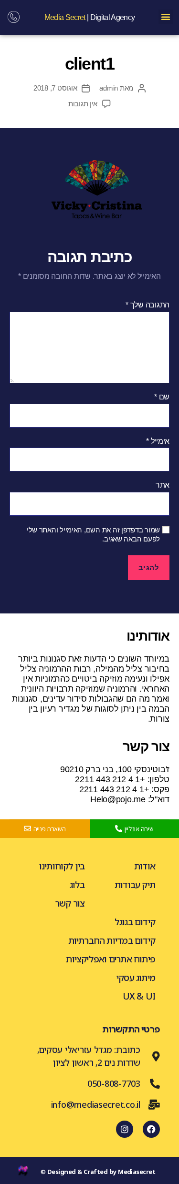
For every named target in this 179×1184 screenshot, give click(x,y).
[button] (165, 17)
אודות (144, 866)
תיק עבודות (135, 884)
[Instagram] (124, 1129)
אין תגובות (82, 104)
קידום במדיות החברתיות (111, 940)
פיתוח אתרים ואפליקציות (110, 959)
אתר (162, 485)
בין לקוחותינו (62, 866)
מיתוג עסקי (135, 977)
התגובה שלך (147, 305)
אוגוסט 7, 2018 (55, 88)
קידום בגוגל (135, 922)
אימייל (157, 441)
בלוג (77, 884)
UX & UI (139, 996)
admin (108, 88)
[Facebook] (151, 1129)
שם (161, 397)
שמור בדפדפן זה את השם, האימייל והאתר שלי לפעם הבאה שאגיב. (93, 534)
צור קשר (69, 903)
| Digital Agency (89, 17)
